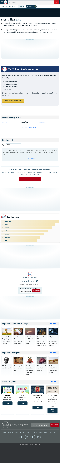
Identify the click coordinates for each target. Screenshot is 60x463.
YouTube (32, 437)
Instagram (38, 437)
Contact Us (34, 432)
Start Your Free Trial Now (13, 100)
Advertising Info (25, 432)
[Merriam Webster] (30, 274)
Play (7, 403)
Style (3, 145)
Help (4, 432)
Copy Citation (30, 158)
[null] (37, 281)
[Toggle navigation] (2, 2)
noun (18, 19)
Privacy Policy (43, 432)
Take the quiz (52, 410)
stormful (42, 122)
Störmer (4, 122)
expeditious (28, 280)
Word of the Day (30, 277)
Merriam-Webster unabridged (30, 179)
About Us (11, 432)
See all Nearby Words (29, 127)
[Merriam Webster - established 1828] (5, 2)
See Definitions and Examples (29, 284)
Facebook (21, 437)
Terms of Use (52, 432)
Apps (16, 432)
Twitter (27, 437)
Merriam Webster (5, 424)
